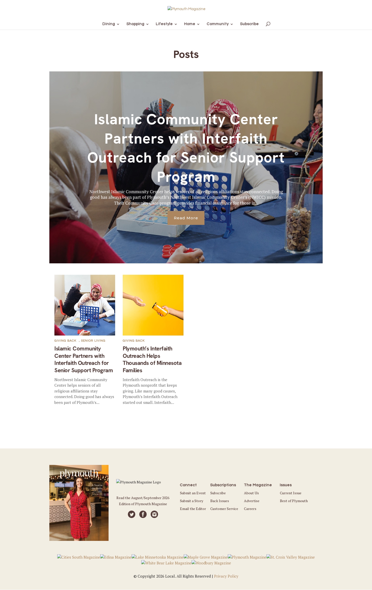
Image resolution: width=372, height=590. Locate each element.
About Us (251, 492)
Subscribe (218, 492)
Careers (250, 508)
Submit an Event (193, 492)
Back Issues (219, 500)
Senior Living (93, 340)
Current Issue (290, 492)
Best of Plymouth (294, 500)
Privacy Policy (226, 576)
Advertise (251, 500)
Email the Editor (193, 508)
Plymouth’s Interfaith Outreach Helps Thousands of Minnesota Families (152, 359)
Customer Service (224, 508)
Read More (186, 217)
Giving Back (65, 340)
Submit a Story (191, 500)
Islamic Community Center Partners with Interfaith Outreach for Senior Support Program (186, 148)
